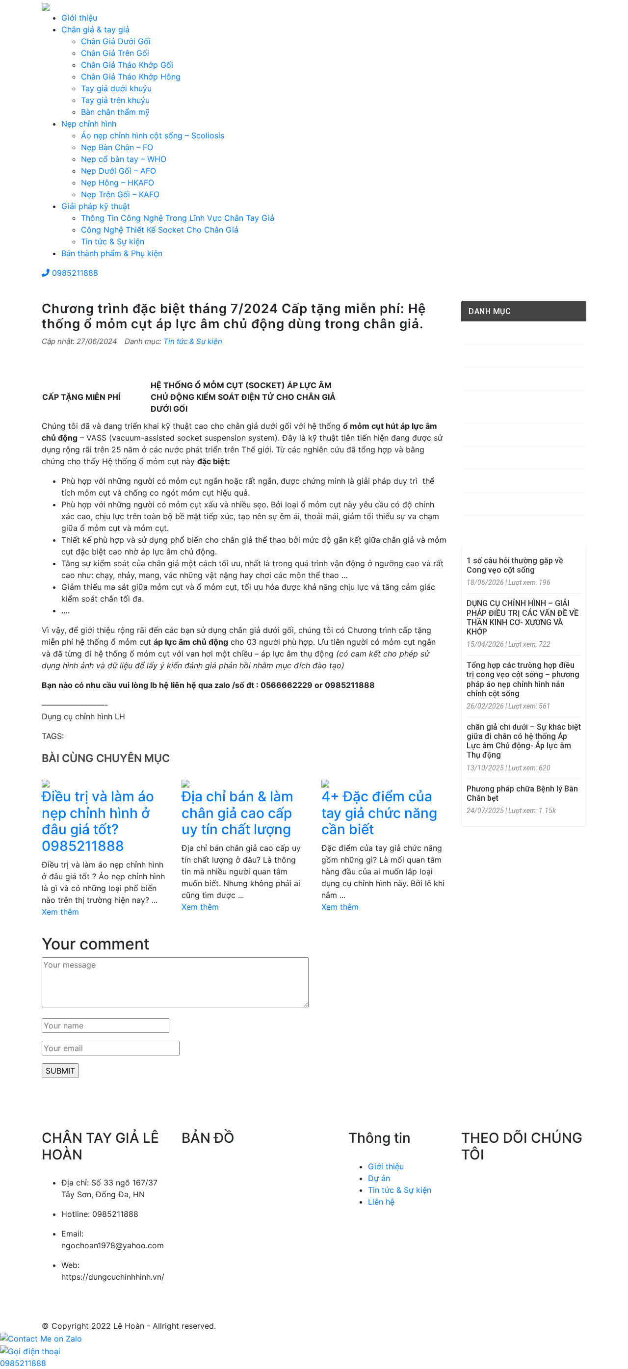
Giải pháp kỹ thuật (95, 206)
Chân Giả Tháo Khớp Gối (127, 65)
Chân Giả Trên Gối (115, 53)
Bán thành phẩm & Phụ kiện (111, 253)
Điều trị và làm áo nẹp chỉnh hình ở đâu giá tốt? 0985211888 (98, 821)
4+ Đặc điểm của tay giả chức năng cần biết (379, 813)
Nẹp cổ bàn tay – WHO (123, 159)
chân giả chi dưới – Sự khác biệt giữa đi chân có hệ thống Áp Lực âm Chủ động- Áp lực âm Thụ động (524, 741)
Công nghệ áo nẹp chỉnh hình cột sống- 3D (525, 407)
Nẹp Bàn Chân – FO (117, 147)
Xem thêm (60, 912)
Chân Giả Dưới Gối (116, 41)
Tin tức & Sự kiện (112, 241)
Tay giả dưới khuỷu (116, 88)
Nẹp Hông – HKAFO (117, 182)
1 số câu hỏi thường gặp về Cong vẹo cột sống (515, 565)
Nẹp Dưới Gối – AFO (118, 171)
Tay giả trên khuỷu (115, 100)
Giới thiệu (79, 18)
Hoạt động (495, 458)
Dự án (379, 1178)
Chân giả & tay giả (95, 29)
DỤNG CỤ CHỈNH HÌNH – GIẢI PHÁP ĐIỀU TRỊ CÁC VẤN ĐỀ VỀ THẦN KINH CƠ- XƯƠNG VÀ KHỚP (522, 617)
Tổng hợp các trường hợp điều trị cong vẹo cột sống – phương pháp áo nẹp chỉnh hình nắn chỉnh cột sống (523, 679)
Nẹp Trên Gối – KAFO (120, 194)
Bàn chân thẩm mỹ (115, 112)
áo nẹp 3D (492, 333)
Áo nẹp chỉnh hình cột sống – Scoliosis (152, 135)
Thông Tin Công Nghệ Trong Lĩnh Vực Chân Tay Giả (177, 218)
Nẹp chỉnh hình (88, 124)
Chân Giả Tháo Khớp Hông (131, 76)
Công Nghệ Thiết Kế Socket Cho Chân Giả (159, 230)
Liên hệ (381, 1202)
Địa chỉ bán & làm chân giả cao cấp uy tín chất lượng (237, 813)
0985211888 (74, 273)
